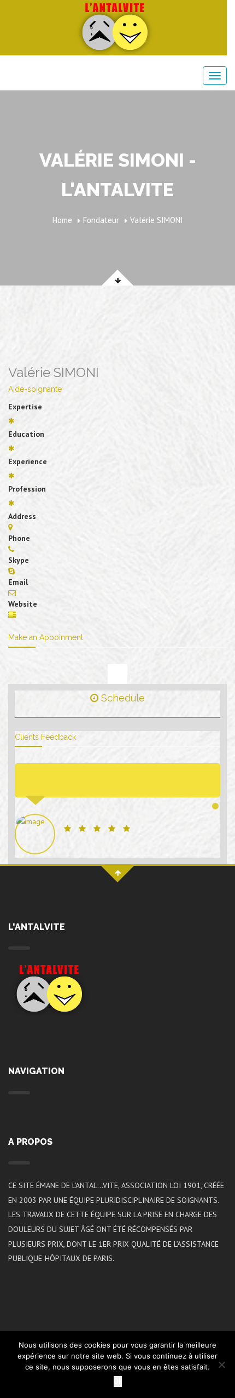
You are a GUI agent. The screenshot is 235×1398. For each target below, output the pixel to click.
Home (62, 220)
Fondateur (101, 220)
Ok (118, 1381)
